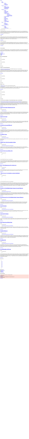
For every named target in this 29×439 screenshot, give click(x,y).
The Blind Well (3, 240)
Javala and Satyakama (4, 213)
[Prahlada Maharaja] (7, 234)
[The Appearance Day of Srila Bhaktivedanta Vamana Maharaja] (7, 200)
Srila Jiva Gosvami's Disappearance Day (7, 107)
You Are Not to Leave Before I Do (6, 150)
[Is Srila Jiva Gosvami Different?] (4, 128)
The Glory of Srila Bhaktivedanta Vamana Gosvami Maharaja (11, 188)
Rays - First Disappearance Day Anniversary (8, 165)
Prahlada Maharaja (3, 230)
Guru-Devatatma (3, 205)
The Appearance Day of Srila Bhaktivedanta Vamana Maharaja (11, 197)
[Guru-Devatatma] (7, 209)
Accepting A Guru (3, 134)
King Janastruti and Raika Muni (6, 222)
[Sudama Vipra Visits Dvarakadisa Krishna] (7, 145)
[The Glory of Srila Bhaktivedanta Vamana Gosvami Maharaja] (6, 191)
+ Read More (1, 34)
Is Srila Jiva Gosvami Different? (6, 125)
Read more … (1, 123)
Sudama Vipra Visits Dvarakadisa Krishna (8, 142)
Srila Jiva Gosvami (3, 116)
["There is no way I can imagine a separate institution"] (3, 180)
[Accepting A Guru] (5, 137)
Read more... (1, 73)
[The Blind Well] (7, 243)
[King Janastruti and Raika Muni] (7, 225)
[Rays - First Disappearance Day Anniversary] (3, 168)
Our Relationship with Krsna (5, 249)
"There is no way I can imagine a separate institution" (10, 173)
